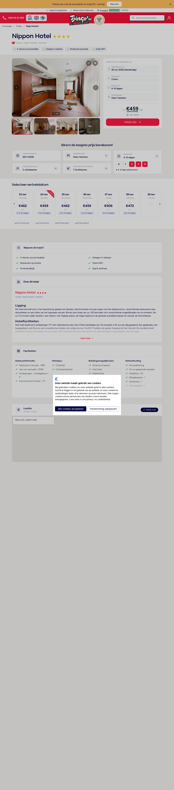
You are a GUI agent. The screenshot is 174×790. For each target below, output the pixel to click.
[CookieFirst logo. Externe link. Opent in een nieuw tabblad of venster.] (56, 379)
